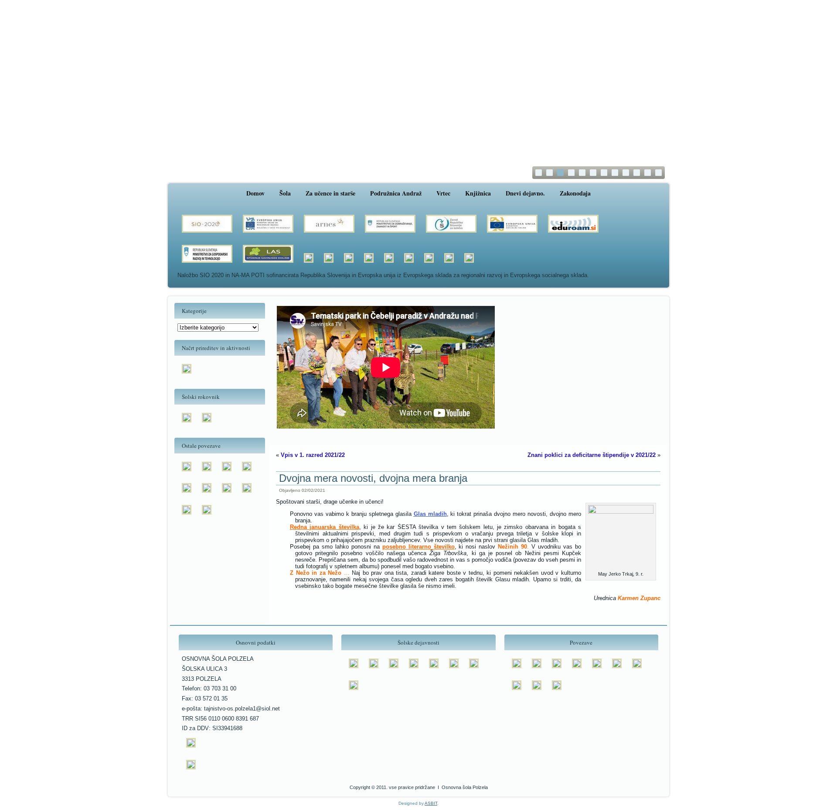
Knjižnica (478, 193)
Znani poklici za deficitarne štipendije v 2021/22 (591, 455)
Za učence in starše (330, 193)
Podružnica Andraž (396, 193)
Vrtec (443, 193)
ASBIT (431, 803)
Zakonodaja (575, 193)
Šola (285, 193)
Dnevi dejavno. (525, 193)
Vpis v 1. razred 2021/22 (313, 455)
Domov (255, 193)
